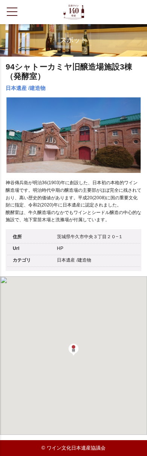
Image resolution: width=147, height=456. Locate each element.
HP (60, 248)
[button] (73, 349)
